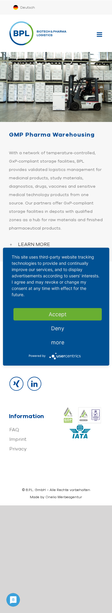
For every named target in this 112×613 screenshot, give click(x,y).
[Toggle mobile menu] (100, 34)
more (57, 342)
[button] (56, 245)
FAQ (14, 429)
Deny (57, 328)
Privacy (18, 449)
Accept (58, 314)
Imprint (18, 439)
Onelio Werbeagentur (63, 497)
